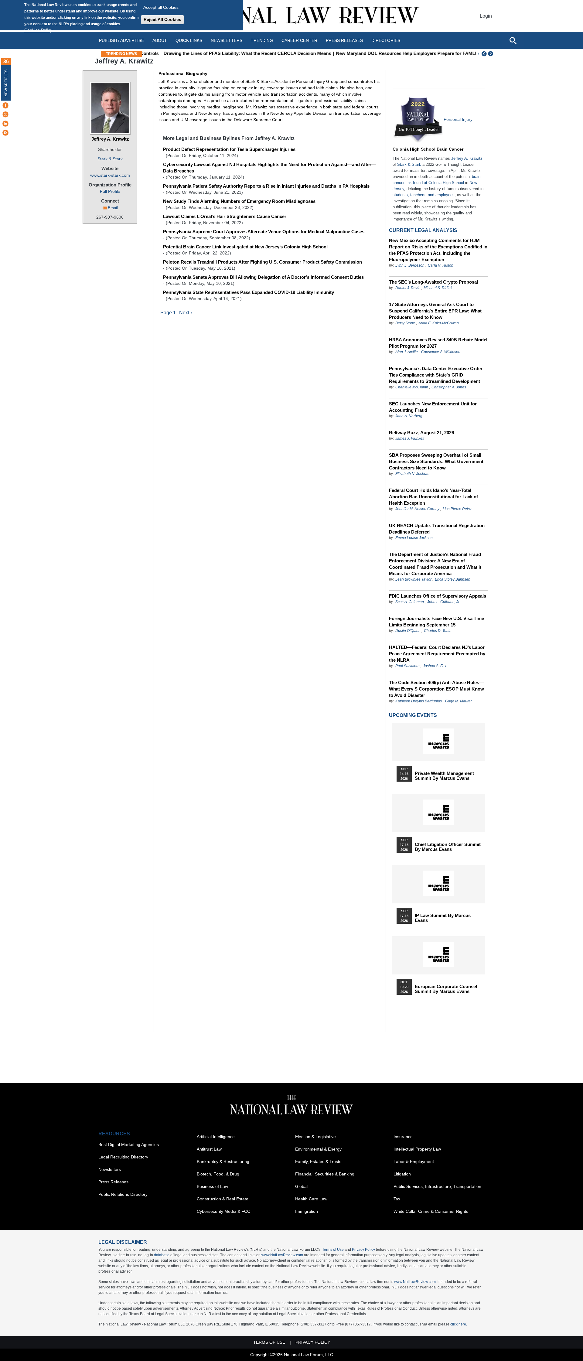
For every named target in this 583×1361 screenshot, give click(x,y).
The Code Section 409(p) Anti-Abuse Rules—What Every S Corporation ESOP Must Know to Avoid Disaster (436, 689)
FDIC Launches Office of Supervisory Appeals (437, 596)
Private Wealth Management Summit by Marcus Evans (444, 776)
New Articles (6, 83)
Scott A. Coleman (409, 602)
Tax (397, 1198)
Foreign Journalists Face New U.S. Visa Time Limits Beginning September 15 (436, 621)
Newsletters (226, 40)
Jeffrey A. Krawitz (110, 139)
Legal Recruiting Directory (123, 1157)
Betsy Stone (405, 323)
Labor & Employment (414, 1161)
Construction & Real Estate (222, 1198)
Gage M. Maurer (458, 701)
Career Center (299, 40)
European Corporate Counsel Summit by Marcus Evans (446, 989)
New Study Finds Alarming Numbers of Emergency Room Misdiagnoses (239, 201)
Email (113, 208)
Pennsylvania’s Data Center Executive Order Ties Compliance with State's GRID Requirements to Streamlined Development (435, 375)
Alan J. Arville (406, 352)
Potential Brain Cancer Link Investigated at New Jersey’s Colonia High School (245, 246)
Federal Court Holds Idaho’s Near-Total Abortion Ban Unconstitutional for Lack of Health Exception (433, 497)
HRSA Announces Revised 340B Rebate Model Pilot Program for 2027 (438, 343)
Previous (484, 54)
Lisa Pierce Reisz (457, 509)
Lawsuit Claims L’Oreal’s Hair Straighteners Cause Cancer (224, 216)
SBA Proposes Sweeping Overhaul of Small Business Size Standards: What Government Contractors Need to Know (436, 461)
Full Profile (110, 191)
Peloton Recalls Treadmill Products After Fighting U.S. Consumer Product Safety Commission (262, 261)
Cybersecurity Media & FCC (223, 1211)
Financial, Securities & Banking (324, 1174)
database (161, 1255)
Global (301, 1186)
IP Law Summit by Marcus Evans (443, 918)
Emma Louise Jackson (414, 538)
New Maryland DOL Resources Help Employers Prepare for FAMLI (388, 53)
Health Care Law (311, 1198)
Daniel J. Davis (407, 288)
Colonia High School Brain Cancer (428, 149)
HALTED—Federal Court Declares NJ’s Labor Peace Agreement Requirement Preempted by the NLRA (437, 654)
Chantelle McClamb (411, 387)
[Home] (291, 16)
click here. (458, 1324)
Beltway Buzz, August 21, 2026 (421, 432)
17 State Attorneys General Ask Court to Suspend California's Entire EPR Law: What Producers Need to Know (435, 311)
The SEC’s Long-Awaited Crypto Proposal (433, 282)
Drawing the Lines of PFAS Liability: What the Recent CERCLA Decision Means (229, 53)
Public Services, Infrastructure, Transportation (437, 1186)
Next (491, 54)
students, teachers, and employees (424, 195)
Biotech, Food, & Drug (218, 1174)
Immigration (306, 1211)
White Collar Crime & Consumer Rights (431, 1211)
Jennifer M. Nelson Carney (417, 509)
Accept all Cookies (161, 7)
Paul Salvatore (407, 666)
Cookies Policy (38, 30)
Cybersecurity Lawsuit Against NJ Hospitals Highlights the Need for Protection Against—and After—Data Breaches (269, 167)
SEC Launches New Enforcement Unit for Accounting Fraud (433, 407)
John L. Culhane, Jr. (443, 602)
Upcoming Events (413, 715)
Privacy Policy (363, 1249)
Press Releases (113, 1181)
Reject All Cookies (162, 19)
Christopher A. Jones (448, 387)
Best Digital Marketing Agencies (128, 1144)
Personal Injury (458, 119)
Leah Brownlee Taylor (413, 579)
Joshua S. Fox (434, 666)
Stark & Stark (110, 158)
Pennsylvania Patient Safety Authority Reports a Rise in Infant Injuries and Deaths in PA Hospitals (266, 186)
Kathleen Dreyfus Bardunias (418, 701)
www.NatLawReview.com (282, 1255)
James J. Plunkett (409, 438)
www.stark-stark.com (110, 175)
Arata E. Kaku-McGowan (438, 323)
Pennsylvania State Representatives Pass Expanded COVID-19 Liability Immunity (248, 292)
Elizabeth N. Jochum (412, 474)
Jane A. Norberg (408, 416)
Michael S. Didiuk (438, 288)
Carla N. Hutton (440, 265)
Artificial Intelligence (216, 1136)
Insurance (403, 1136)
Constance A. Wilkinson (440, 352)
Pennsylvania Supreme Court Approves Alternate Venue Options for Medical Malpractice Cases (263, 231)
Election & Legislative (315, 1136)
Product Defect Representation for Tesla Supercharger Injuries (229, 149)
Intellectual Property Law (417, 1149)
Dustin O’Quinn (408, 631)
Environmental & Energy (318, 1149)
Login (486, 16)
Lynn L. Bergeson (409, 265)
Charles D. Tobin (438, 631)
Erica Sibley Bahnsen (452, 579)
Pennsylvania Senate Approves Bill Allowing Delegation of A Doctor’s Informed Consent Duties (263, 277)
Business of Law (212, 1186)
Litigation (402, 1174)
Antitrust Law (209, 1149)
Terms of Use (333, 1249)
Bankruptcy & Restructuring (223, 1161)
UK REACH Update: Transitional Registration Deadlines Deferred (437, 528)
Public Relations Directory (123, 1194)
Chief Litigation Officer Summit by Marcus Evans (448, 847)
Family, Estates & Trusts (318, 1161)
